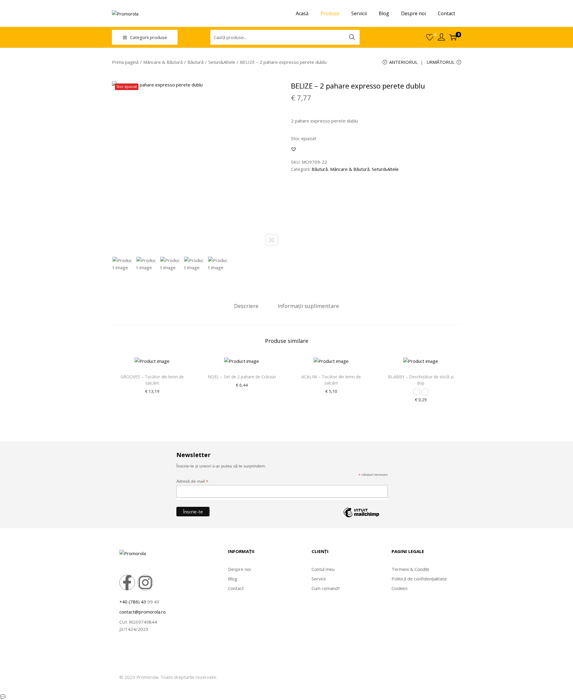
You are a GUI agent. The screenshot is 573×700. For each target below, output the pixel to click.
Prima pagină (125, 62)
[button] (293, 149)
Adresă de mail (192, 481)
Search (352, 37)
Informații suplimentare (308, 305)
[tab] (246, 305)
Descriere (246, 305)
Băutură (195, 62)
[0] (429, 37)
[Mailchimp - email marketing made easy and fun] (361, 517)
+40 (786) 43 (132, 602)
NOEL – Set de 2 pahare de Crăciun (242, 377)
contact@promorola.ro (142, 612)
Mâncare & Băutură (163, 62)
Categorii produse (148, 37)
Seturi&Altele (221, 62)
